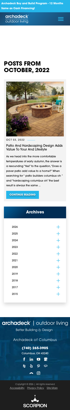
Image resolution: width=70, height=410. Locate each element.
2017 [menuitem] (15, 287)
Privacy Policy (35, 388)
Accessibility (17, 388)
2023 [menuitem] (15, 247)
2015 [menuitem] (15, 294)
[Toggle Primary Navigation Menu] (61, 19)
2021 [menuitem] (15, 260)
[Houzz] (24, 366)
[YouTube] (38, 359)
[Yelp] (31, 366)
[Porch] (31, 373)
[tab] (58, 227)
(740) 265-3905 (35, 348)
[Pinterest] (38, 366)
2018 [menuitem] (15, 280)
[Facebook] (24, 359)
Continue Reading (22, 195)
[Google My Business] (45, 359)
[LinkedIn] (31, 359)
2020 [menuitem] (15, 267)
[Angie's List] (45, 366)
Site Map (52, 388)
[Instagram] (38, 373)
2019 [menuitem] (15, 274)
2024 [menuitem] (15, 240)
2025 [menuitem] (15, 234)
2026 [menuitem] (15, 227)
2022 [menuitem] (15, 254)
